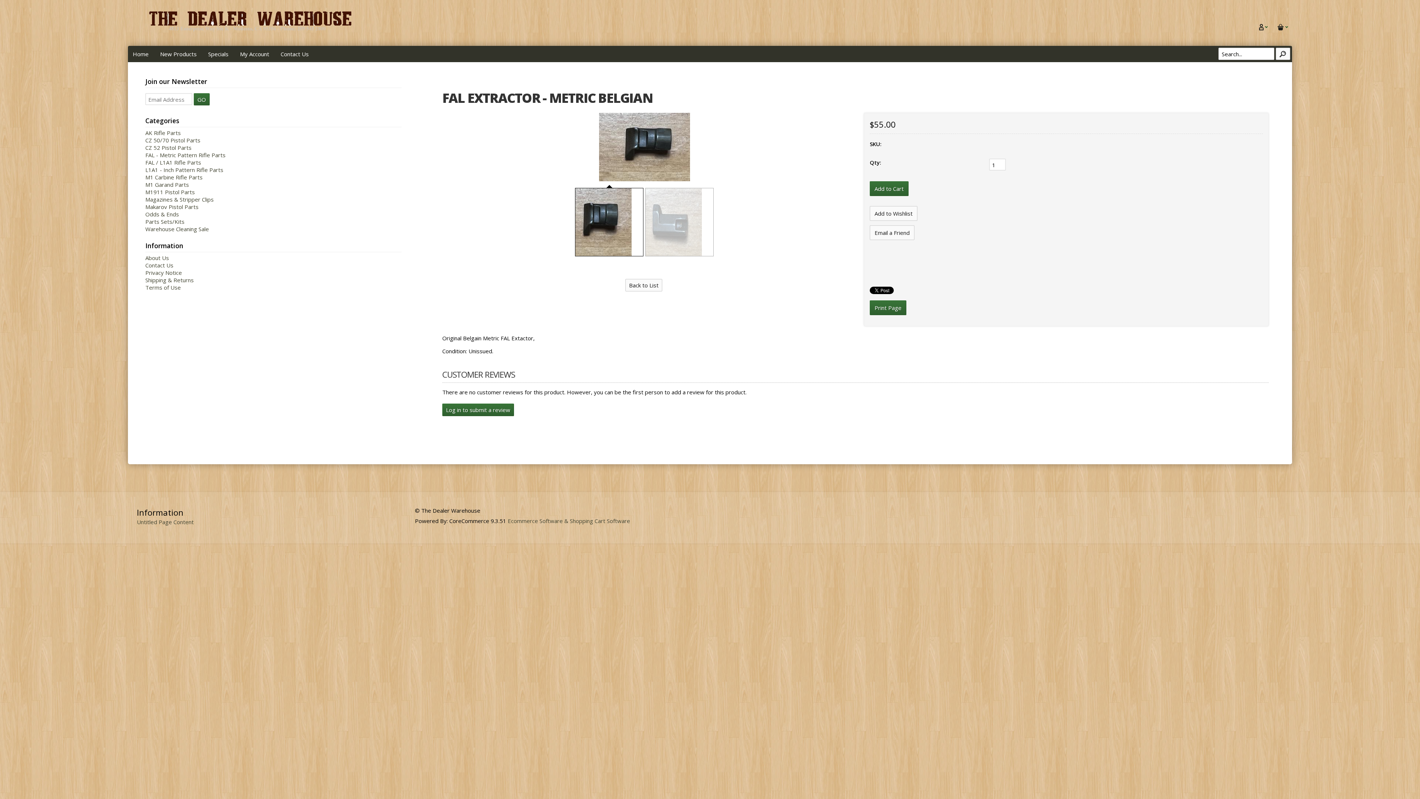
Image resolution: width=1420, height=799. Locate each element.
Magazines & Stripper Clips (179, 199)
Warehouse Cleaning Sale (177, 229)
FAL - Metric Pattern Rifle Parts (185, 155)
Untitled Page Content (165, 522)
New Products (178, 54)
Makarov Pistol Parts (172, 206)
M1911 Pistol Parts (170, 192)
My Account (254, 54)
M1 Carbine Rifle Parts (174, 177)
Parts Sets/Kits (165, 221)
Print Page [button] (888, 307)
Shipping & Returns (169, 280)
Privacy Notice (163, 272)
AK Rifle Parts (163, 132)
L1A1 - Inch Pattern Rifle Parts (184, 169)
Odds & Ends (162, 214)
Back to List (644, 285)
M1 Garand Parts (167, 184)
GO (201, 99)
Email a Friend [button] (892, 232)
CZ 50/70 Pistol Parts (172, 140)
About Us (157, 258)
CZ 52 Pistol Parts (168, 147)
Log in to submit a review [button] (478, 410)
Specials (218, 54)
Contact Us (295, 54)
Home (141, 54)
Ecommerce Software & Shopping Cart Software (569, 521)
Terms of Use (163, 287)
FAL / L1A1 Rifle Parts (173, 162)
